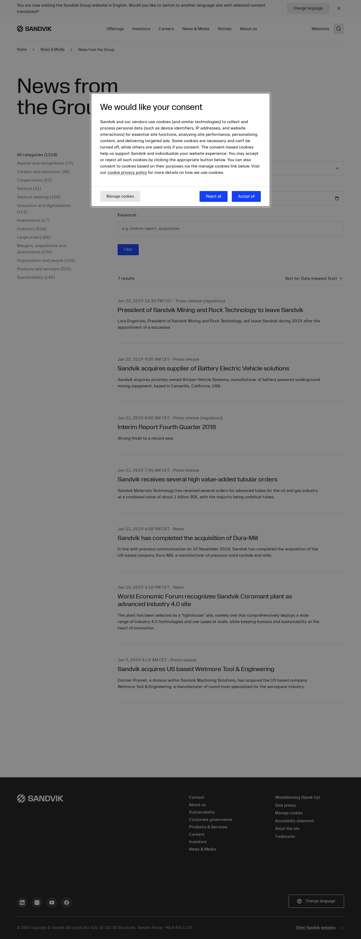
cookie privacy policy (127, 172)
